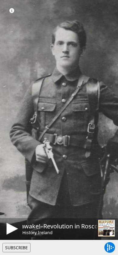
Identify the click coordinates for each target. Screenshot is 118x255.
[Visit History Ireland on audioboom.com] (106, 228)
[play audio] (11, 229)
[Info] (12, 10)
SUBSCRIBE (16, 247)
